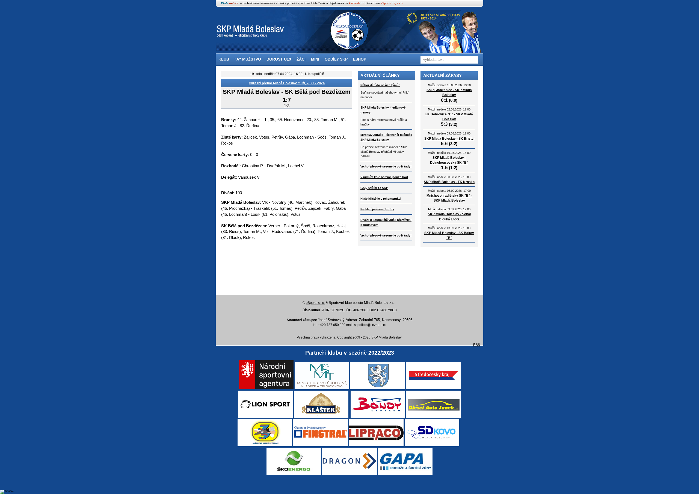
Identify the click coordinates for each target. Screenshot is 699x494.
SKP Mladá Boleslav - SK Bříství (449, 138)
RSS (476, 345)
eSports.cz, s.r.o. (392, 3)
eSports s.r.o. (315, 303)
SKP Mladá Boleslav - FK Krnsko (449, 182)
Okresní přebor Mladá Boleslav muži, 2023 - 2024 (287, 83)
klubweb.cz (356, 3)
